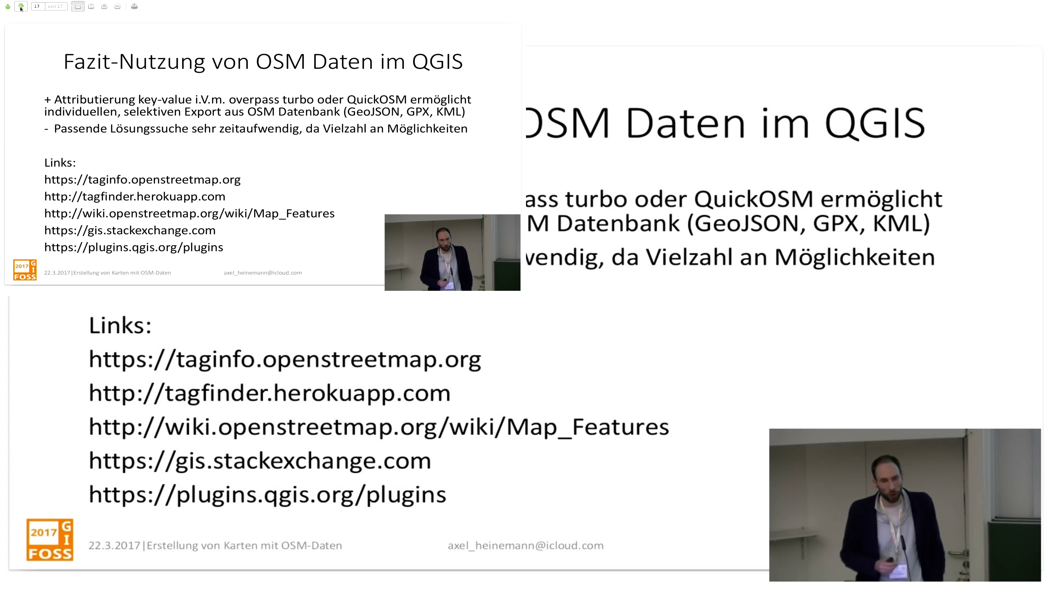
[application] (526, 296)
